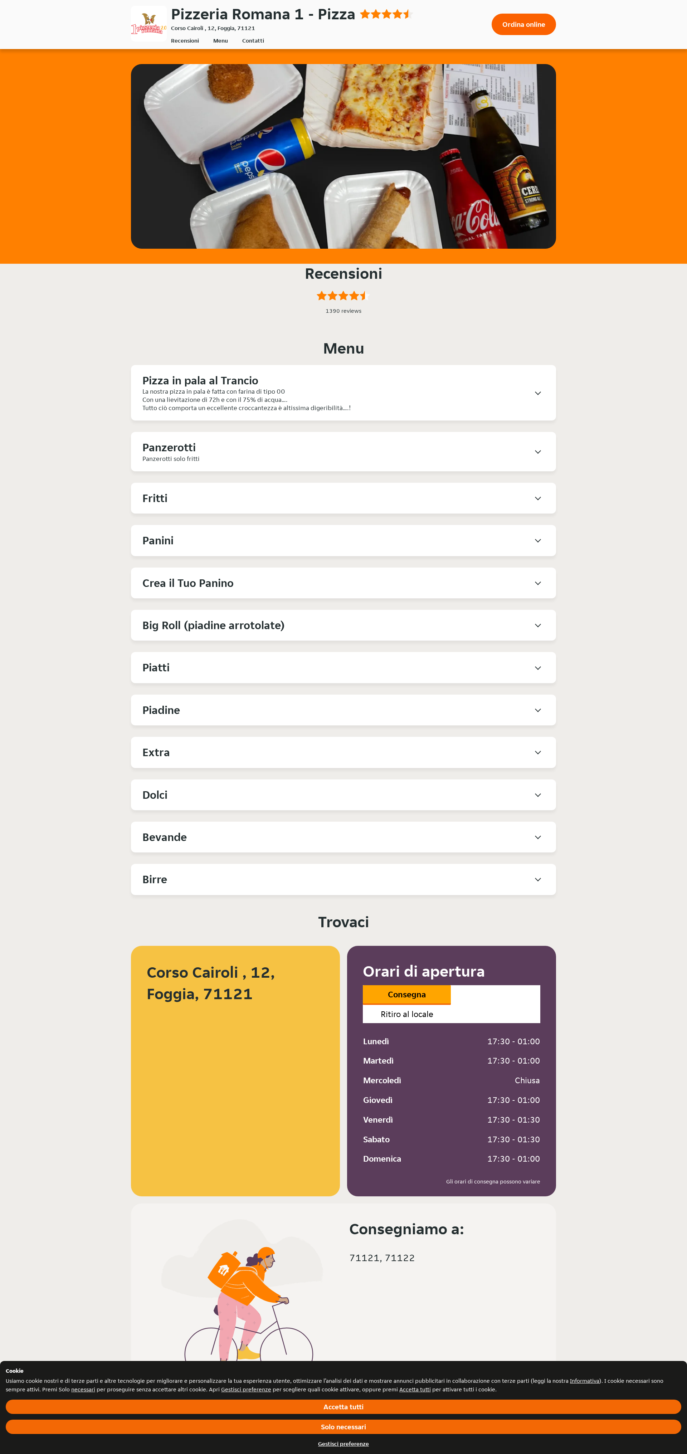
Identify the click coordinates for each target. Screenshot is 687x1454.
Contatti (253, 40)
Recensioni (185, 40)
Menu (220, 40)
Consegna (407, 994)
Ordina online (523, 24)
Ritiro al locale (407, 1014)
